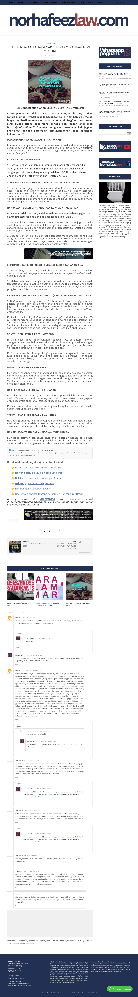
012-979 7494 (16, 982)
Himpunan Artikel (69, 3)
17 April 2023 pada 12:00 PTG (43, 789)
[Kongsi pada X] (45, 531)
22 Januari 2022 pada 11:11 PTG (41, 731)
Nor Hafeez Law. (66, 992)
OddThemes (91, 992)
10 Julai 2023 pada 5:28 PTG (32, 855)
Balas (16, 627)
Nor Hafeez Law (29, 638)
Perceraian (50, 43)
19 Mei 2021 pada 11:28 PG (42, 638)
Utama (12, 3)
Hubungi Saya (33, 3)
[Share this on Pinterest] (50, 531)
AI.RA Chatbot (87, 3)
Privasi (100, 3)
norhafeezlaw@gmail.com (22, 985)
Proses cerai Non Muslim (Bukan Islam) (38, 467)
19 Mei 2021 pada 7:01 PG (29, 617)
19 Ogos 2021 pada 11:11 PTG (35, 655)
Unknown (18, 617)
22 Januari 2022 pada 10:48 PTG (32, 670)
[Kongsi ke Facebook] (40, 531)
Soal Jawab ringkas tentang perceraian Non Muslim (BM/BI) (49, 493)
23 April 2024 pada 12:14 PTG (32, 871)
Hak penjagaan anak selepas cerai (34, 483)
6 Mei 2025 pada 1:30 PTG (31, 894)
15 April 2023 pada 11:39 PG (32, 810)
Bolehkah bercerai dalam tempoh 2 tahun (39, 478)
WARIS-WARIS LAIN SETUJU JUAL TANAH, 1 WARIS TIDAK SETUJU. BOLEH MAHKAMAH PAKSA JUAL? (113, 74)
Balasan (19, 633)
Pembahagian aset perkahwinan (33, 488)
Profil (21, 3)
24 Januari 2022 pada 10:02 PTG (48, 741)
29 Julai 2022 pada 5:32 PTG (32, 760)
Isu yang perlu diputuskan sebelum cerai (38, 472)
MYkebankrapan (50, 3)
